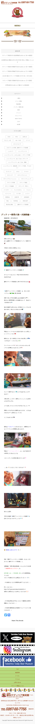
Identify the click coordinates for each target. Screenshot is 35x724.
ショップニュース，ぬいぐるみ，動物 (17, 162)
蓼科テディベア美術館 (23, 204)
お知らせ (25, 136)
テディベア (10, 175)
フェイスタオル (17, 190)
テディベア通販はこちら (17, 686)
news (9, 136)
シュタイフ (10, 151)
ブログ (18, 121)
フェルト (28, 190)
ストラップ (8, 171)
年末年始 (16, 201)
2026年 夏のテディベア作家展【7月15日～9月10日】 (17, 76)
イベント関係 (18, 101)
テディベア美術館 (9, 186)
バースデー (6, 190)
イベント (18, 112)
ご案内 (18, 98)
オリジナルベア (17, 144)
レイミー (27, 193)
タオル (17, 171)
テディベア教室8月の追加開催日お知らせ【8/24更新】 (17, 55)
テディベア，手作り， (24, 186)
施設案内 (17, 672)
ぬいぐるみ (18, 140)
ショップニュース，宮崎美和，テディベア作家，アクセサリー (17, 167)
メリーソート (8, 193)
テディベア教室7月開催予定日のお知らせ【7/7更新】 (17, 80)
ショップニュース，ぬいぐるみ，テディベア (17, 158)
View (16, 136)
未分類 (18, 124)
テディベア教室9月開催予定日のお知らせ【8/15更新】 (17, 66)
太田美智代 (26, 197)
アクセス (17, 679)
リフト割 (18, 193)
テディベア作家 (11, 182)
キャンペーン (18, 115)
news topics (18, 118)
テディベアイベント (22, 175)
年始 (7, 201)
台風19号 (16, 197)
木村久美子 (25, 201)
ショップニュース (22, 151)
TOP (17, 669)
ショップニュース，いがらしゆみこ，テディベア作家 (17, 155)
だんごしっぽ (7, 140)
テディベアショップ (26, 179)
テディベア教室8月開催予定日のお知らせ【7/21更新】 (17, 71)
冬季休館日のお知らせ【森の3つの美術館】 (17, 85)
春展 (18, 110)
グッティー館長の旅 (18, 107)
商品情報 (18, 104)
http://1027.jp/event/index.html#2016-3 (14, 589)
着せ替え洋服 (9, 204)
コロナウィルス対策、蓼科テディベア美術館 (17, 147)
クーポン (17, 676)
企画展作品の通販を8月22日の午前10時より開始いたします (17, 61)
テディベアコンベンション (10, 179)
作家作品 (7, 197)
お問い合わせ (17, 682)
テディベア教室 (23, 182)
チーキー (26, 171)
